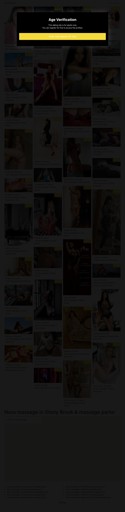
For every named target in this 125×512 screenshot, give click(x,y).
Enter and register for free (62, 36)
